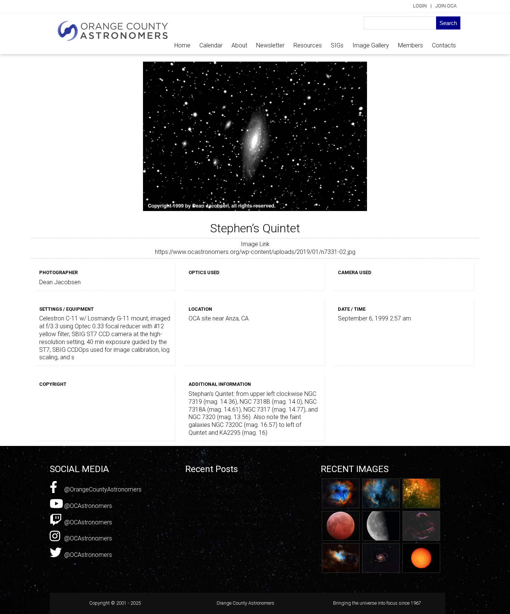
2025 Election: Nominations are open (233, 504)
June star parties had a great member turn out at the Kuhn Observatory (234, 515)
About (239, 45)
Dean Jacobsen (60, 282)
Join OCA (446, 6)
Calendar (211, 45)
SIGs (337, 45)
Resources (307, 45)
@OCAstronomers (87, 505)
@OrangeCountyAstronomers (102, 489)
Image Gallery (370, 45)
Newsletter (270, 45)
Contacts (444, 45)
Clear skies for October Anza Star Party (236, 496)
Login (420, 6)
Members (410, 45)
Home (182, 45)
